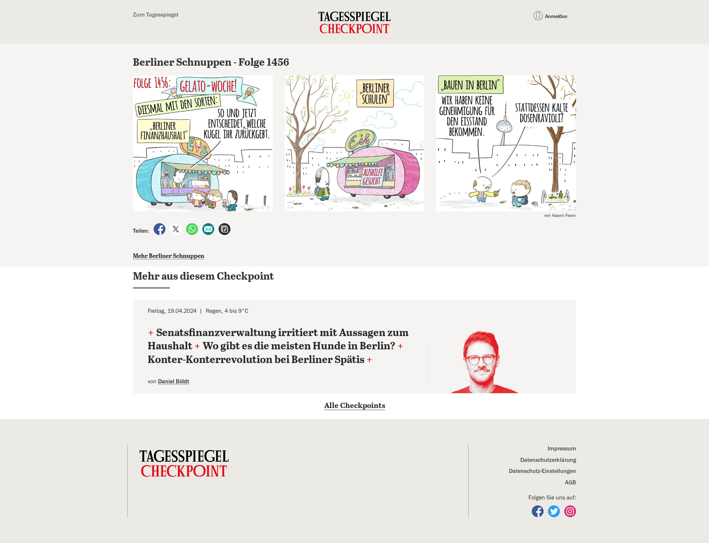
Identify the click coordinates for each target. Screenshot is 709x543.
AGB (570, 482)
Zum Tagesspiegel (155, 15)
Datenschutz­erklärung (548, 460)
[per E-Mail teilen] (209, 229)
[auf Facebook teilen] (160, 229)
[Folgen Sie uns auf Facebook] (538, 511)
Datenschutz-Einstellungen (542, 471)
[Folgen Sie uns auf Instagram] (570, 511)
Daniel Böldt (173, 381)
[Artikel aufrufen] (224, 229)
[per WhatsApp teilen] (192, 229)
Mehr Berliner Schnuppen (168, 256)
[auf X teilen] (176, 229)
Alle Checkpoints (354, 406)
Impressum (562, 449)
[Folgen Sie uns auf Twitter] (554, 511)
